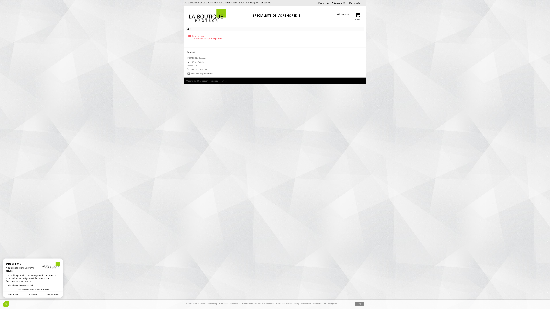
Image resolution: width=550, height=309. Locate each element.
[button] (6, 304)
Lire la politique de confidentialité (19, 285)
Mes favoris (323, 3)
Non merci (13, 294)
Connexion (344, 14)
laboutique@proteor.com (202, 73)
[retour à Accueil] (188, 29)
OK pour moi (53, 294)
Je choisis (33, 294)
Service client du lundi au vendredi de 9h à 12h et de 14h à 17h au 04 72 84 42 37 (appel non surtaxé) (229, 3)
